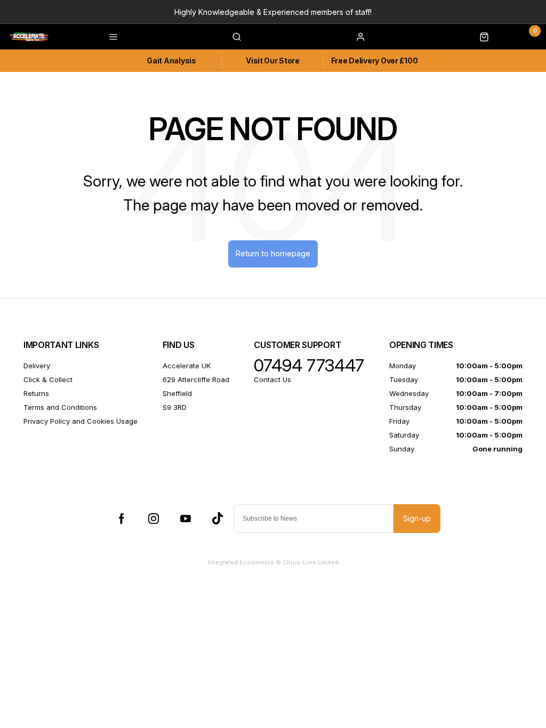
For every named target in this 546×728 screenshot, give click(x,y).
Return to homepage (273, 253)
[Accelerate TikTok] (217, 518)
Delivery (36, 365)
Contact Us (272, 379)
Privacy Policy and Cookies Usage (80, 421)
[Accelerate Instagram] (153, 518)
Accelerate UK (187, 365)
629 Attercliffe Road (196, 379)
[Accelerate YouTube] (185, 518)
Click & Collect (48, 379)
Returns (36, 393)
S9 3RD (175, 407)
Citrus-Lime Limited (311, 562)
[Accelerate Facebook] (121, 518)
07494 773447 (309, 366)
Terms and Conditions (60, 407)
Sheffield (177, 393)
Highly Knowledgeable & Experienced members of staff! (273, 12)
